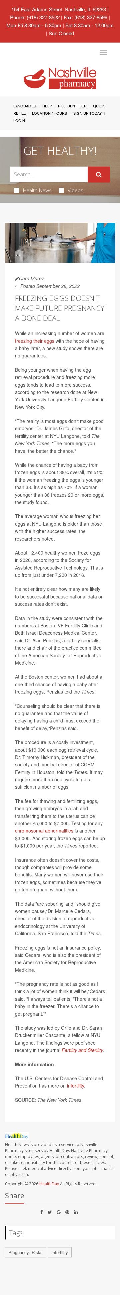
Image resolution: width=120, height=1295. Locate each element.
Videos (75, 190)
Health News (37, 190)
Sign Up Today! (88, 113)
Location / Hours (49, 113)
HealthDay (49, 1184)
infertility (75, 1085)
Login (19, 120)
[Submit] (99, 175)
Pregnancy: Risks (25, 1252)
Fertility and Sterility (82, 1050)
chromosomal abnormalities (44, 830)
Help (47, 105)
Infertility (59, 1252)
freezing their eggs (34, 340)
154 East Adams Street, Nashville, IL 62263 (58, 9)
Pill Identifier (72, 105)
